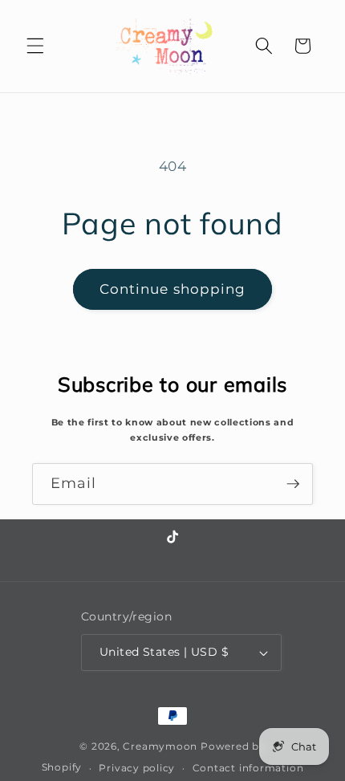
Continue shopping (172, 289)
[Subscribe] (293, 484)
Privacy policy (137, 768)
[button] (35, 45)
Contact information (248, 768)
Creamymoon (160, 746)
